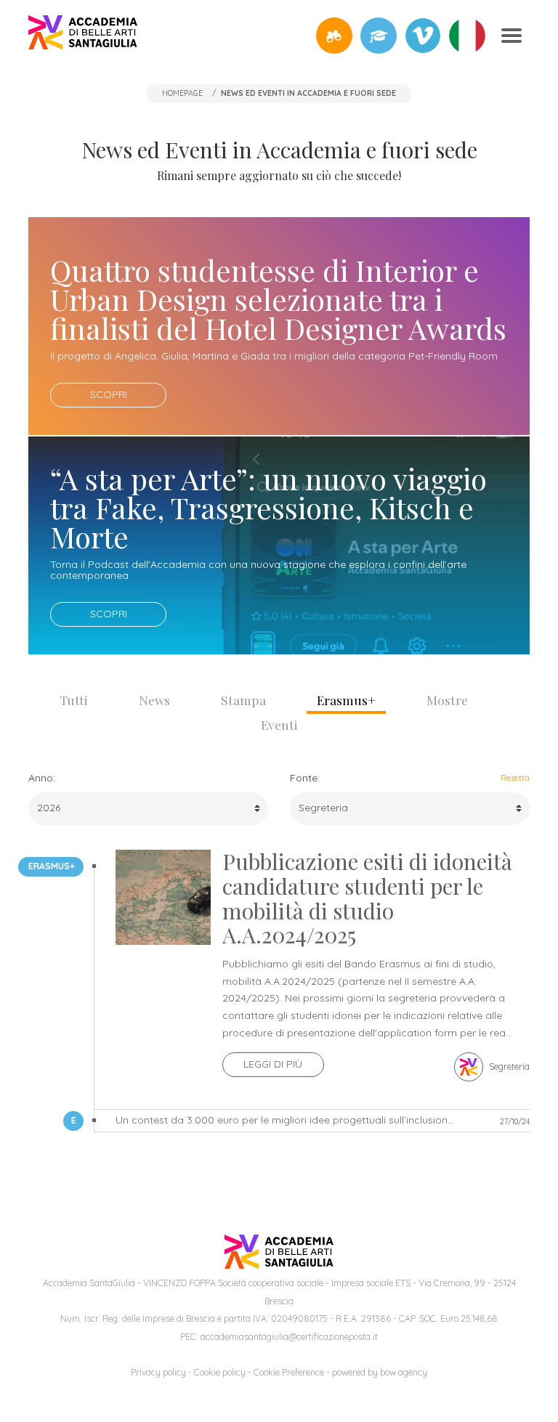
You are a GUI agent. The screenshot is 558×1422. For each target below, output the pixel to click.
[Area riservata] (378, 35)
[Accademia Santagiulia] (82, 35)
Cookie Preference (289, 1372)
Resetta (515, 778)
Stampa (243, 699)
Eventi (279, 724)
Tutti (74, 699)
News (154, 699)
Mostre (447, 699)
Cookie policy (220, 1372)
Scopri (108, 394)
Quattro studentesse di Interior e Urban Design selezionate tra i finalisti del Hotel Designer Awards (278, 299)
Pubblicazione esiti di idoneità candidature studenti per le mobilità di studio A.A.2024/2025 (367, 898)
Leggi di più (272, 1063)
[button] (334, 35)
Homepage (182, 93)
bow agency (403, 1372)
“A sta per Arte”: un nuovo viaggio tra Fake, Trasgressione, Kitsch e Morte (268, 507)
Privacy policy (158, 1372)
